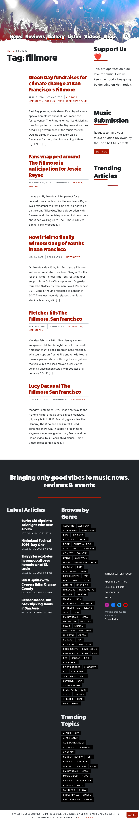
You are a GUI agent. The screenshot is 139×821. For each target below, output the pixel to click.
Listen (74, 36)
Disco (66, 562)
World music (71, 703)
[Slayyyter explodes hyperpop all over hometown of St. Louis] (14, 560)
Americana (88, 530)
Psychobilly (70, 653)
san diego (69, 789)
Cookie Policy (87, 817)
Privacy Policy (111, 619)
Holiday (81, 594)
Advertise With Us (116, 581)
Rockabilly (70, 662)
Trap (80, 698)
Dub (93, 562)
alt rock (68, 747)
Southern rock (72, 680)
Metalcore (69, 621)
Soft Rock (69, 676)
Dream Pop (80, 562)
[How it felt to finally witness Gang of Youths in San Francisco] (15, 247)
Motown (85, 621)
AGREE (132, 814)
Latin (76, 612)
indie (93, 766)
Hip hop (78, 182)
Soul (83, 676)
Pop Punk (50, 100)
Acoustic (68, 525)
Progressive (70, 648)
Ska (65, 671)
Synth (67, 694)
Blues (83, 539)
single (87, 794)
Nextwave (85, 630)
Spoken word (71, 685)
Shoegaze (90, 666)
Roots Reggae (71, 666)
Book (66, 544)
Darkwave (81, 557)
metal (85, 771)
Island (88, 607)
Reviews (35, 36)
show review (71, 794)
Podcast (68, 639)
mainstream (70, 771)
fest (89, 756)
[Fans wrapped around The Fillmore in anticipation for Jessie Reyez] (15, 167)
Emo (83, 571)
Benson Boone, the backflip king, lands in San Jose (37, 604)
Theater (68, 698)
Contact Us (112, 592)
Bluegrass (69, 539)
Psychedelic (89, 648)
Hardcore (69, 589)
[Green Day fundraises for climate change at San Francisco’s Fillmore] (15, 88)
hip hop (81, 766)
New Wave (69, 630)
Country (82, 553)
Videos (92, 36)
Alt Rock (71, 97)
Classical (88, 548)
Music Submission (115, 586)
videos (88, 799)
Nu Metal (68, 635)
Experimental (71, 575)
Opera (82, 635)
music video (70, 775)
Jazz (66, 612)
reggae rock (83, 780)
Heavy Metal (86, 589)
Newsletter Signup (120, 573)
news (85, 775)
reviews (68, 785)
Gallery (56, 36)
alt (77, 733)
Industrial (86, 603)
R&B (37, 186)
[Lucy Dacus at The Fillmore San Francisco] (15, 396)
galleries (83, 761)
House (67, 598)
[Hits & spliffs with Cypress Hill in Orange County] (14, 584)
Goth (86, 580)
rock (80, 785)
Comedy (68, 553)
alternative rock (74, 742)
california (84, 747)
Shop (109, 36)
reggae (67, 780)
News (16, 36)
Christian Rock (83, 544)
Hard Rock (82, 584)
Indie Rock (69, 603)
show (82, 789)
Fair (86, 575)
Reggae (75, 657)
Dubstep (68, 566)
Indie (78, 598)
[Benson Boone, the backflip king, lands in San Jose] (14, 604)
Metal (85, 616)
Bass (66, 534)
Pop (31, 186)
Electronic (70, 571)
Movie (66, 626)
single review (71, 799)
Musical (79, 626)
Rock (69, 100)
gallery (68, 766)
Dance (67, 557)
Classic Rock (71, 548)
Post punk (85, 644)
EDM (79, 566)
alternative (70, 737)
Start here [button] (101, 151)
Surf (83, 689)
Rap (65, 657)
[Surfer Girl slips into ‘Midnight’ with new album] (14, 524)
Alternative (73, 256)
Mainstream (36, 100)
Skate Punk (80, 100)
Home (10, 50)
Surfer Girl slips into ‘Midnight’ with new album (37, 525)
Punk (61, 100)
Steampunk (70, 689)
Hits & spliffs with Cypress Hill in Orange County (39, 584)
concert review (73, 756)
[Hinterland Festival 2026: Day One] (14, 544)
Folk (66, 580)
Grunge (67, 584)
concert (68, 752)
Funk (76, 580)
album (67, 733)
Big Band (78, 534)
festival (68, 761)
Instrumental (71, 607)
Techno (79, 694)
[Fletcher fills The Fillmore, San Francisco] (15, 323)
